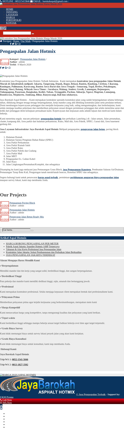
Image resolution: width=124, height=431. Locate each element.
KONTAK (11, 23)
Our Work (26, 41)
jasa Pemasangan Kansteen (77, 169)
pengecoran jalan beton (93, 129)
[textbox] (62, 151)
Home (16, 41)
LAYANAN (12, 14)
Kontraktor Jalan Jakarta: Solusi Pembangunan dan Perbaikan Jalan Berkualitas (44, 252)
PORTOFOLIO (13, 20)
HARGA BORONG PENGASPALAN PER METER (32, 243)
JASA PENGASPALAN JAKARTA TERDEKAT (30, 255)
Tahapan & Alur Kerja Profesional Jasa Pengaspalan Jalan (33, 249)
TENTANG (12, 12)
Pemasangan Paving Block (22, 203)
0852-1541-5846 (20, 359)
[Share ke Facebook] (10, 44)
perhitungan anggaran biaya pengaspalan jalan (94, 177)
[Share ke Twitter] (13, 44)
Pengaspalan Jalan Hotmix (33, 59)
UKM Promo (6, 397)
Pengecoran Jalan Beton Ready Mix (27, 216)
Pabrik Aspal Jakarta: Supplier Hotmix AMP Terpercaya (32, 246)
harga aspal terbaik (48, 177)
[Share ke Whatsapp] (20, 44)
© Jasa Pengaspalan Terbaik (91, 394)
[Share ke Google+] (16, 44)
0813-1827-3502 (20, 364)
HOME (9, 9)
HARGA (10, 17)
